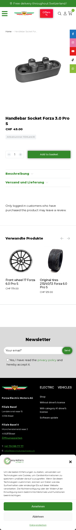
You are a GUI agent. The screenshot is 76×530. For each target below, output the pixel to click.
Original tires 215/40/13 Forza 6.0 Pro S (53, 283)
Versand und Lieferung (25, 182)
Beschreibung (17, 173)
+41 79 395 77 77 (13, 446)
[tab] (38, 174)
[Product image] (21, 261)
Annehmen (38, 506)
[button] (70, 462)
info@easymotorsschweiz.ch (19, 450)
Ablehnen (38, 516)
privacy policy (46, 360)
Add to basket (49, 154)
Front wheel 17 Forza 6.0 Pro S (20, 281)
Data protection (38, 525)
